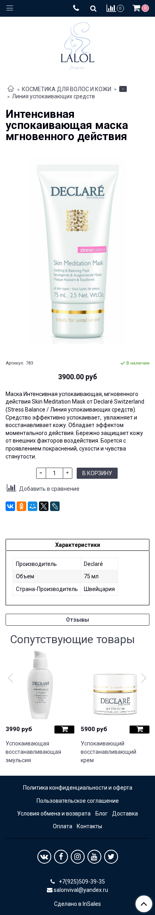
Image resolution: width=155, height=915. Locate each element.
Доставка (125, 813)
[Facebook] (61, 857)
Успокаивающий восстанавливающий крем (108, 751)
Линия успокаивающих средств (53, 96)
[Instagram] (78, 857)
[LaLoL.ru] (77, 44)
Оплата (62, 826)
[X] (43, 506)
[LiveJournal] (55, 506)
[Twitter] (111, 857)
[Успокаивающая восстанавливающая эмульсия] (40, 685)
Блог (101, 813)
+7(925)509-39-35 (81, 881)
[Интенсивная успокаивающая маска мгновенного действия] (77, 251)
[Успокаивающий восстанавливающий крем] (115, 685)
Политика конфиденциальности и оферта (77, 787)
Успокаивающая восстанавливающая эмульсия (33, 751)
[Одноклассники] (21, 506)
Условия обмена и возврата (54, 813)
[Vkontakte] (44, 857)
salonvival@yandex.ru (81, 890)
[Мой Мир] (32, 506)
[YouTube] (94, 857)
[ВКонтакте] (10, 506)
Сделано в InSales (77, 904)
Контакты (89, 826)
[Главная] (10, 89)
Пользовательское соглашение (78, 801)
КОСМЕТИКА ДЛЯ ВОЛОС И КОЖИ (66, 89)
